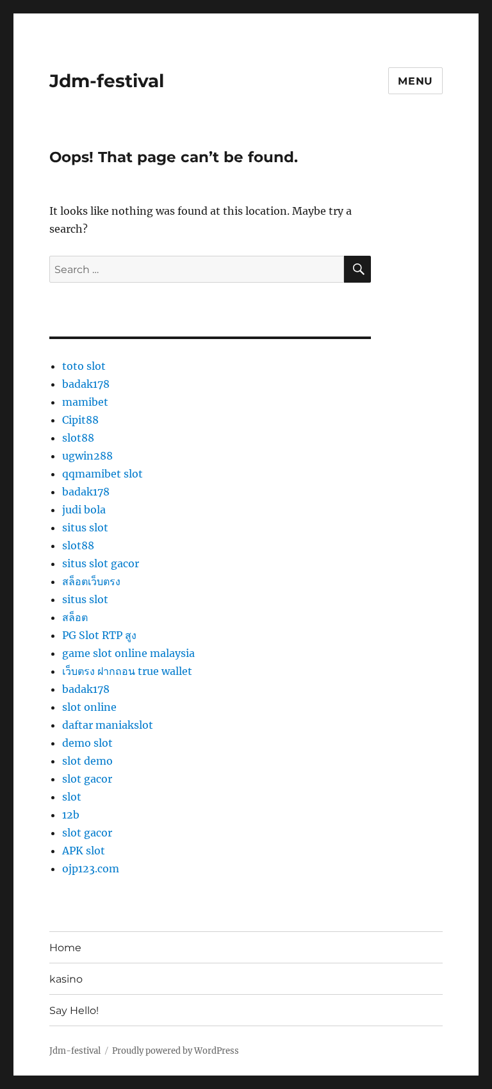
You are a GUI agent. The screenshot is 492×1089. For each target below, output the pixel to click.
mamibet (85, 401)
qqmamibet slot (102, 473)
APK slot (83, 850)
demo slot (87, 742)
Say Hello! (74, 1010)
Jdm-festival (106, 81)
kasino (66, 979)
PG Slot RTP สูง (99, 635)
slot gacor (87, 778)
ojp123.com (90, 868)
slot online (89, 707)
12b (70, 814)
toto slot (84, 366)
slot (71, 796)
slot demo (87, 760)
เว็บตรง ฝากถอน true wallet (127, 671)
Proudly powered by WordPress (175, 1050)
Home (65, 948)
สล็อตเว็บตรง (91, 581)
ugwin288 (87, 455)
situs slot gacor (100, 563)
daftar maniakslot (107, 725)
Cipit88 (80, 419)
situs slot (85, 527)
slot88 (78, 437)
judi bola (84, 509)
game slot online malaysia (128, 653)
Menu (415, 81)
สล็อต (75, 617)
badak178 (86, 384)
